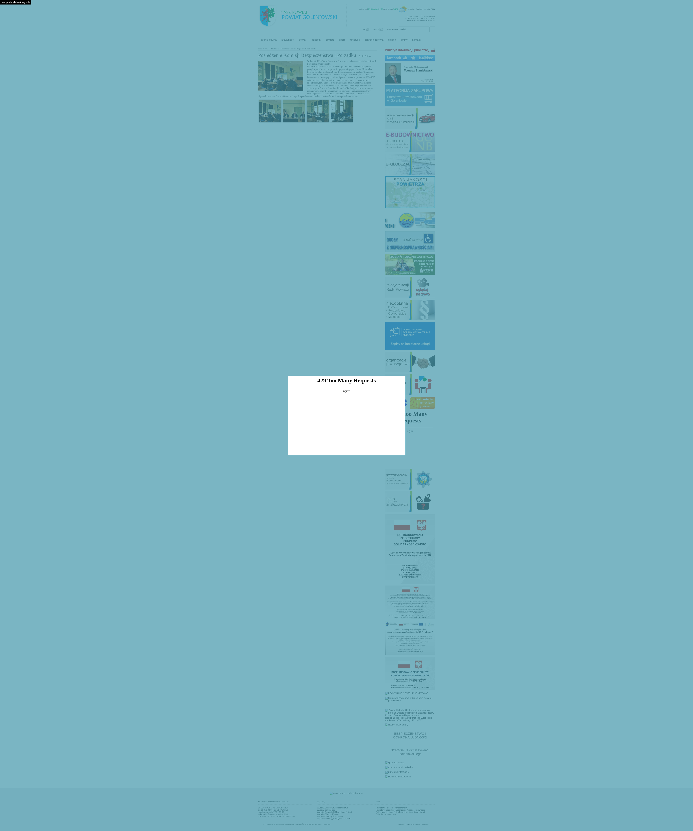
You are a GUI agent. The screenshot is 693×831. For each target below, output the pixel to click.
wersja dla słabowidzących (16, 2)
